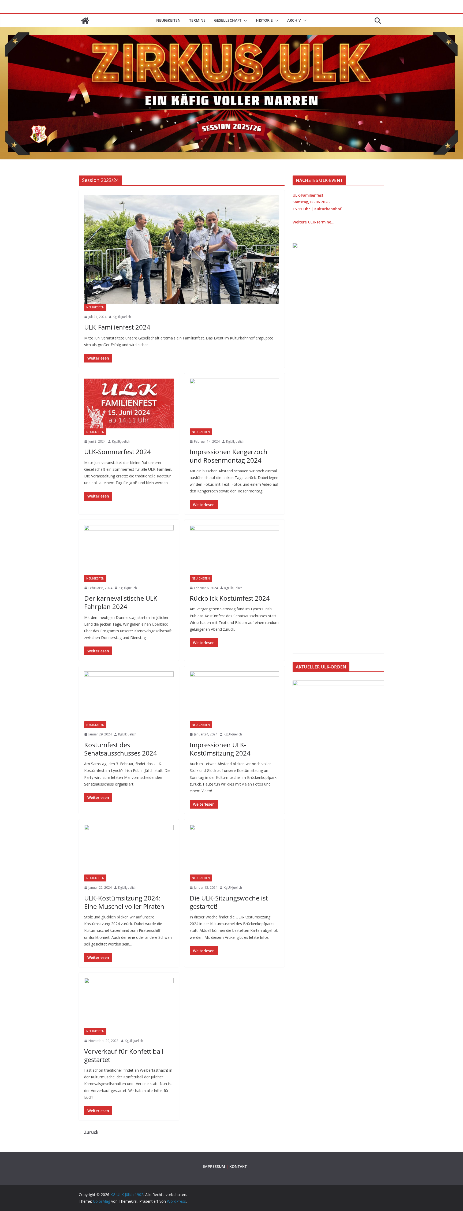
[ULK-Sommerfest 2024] (129, 403)
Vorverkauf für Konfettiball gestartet (123, 1055)
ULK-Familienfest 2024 (117, 327)
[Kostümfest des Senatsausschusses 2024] (129, 696)
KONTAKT (238, 1166)
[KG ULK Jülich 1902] (85, 20)
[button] (244, 21)
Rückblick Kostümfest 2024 (230, 598)
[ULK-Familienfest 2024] (181, 249)
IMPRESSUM (214, 1166)
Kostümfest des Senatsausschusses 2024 (120, 748)
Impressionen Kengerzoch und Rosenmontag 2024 (228, 455)
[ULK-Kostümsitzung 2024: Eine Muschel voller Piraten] (129, 849)
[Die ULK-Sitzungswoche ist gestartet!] (234, 849)
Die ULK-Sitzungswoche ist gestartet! (229, 902)
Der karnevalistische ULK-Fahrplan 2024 (121, 602)
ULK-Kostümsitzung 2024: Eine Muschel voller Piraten (124, 902)
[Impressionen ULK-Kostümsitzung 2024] (234, 696)
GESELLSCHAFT (227, 20)
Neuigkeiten (168, 20)
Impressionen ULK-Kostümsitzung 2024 (220, 748)
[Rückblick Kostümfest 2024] (234, 550)
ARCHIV (294, 20)
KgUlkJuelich (122, 317)
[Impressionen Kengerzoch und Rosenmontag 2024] (234, 403)
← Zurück (88, 1132)
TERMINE (197, 20)
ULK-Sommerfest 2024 (117, 451)
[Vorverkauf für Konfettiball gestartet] (129, 1003)
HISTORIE (264, 20)
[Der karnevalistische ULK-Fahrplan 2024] (129, 550)
